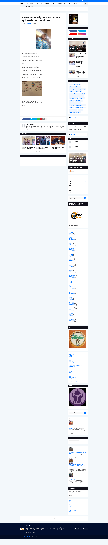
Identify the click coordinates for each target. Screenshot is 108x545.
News (72, 100)
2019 (77, 192)
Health (70, 506)
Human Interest (72, 507)
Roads (72, 107)
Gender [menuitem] (53, 3)
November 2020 (72, 305)
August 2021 (71, 294)
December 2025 (72, 236)
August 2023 (71, 265)
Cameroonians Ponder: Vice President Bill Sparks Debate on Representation (57, 147)
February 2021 (71, 302)
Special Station (73, 109)
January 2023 (71, 274)
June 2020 (71, 311)
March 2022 (71, 286)
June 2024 (71, 254)
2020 (77, 190)
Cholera (78, 86)
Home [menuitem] (27, 3)
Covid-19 (72, 89)
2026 (77, 176)
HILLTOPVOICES (72, 419)
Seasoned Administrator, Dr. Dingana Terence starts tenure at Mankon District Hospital (28, 147)
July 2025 (71, 240)
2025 (77, 179)
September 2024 (72, 251)
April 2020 (71, 314)
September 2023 (72, 264)
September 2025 (72, 239)
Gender (70, 509)
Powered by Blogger (74, 117)
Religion (72, 105)
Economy (70, 504)
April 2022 (71, 285)
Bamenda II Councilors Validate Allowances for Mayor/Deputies (76, 47)
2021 (77, 188)
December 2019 (72, 319)
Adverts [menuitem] (70, 3)
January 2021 (71, 303)
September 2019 (72, 323)
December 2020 (72, 304)
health (83, 93)
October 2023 (71, 262)
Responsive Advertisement (54, 9)
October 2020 (71, 307)
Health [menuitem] (75, 3)
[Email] (43, 119)
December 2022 (72, 275)
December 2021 (72, 289)
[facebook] (82, 1)
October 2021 (71, 292)
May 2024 (71, 255)
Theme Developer (28, 536)
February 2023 (71, 272)
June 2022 (71, 282)
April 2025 (71, 243)
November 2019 (72, 320)
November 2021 (72, 291)
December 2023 (72, 260)
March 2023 (71, 271)
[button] (86, 3)
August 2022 (71, 280)
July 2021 (71, 296)
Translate (78, 442)
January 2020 (71, 318)
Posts (72, 170)
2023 (77, 183)
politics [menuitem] (31, 3)
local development (74, 98)
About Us (25, 0)
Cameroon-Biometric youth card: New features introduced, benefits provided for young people (77, 465)
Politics (72, 102)
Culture (72, 91)
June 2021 (71, 297)
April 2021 (71, 299)
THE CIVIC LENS (30, 124)
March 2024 (71, 258)
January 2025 (71, 247)
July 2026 (71, 232)
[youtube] (86, 1)
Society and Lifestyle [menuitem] (61, 3)
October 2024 (71, 250)
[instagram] (82, 34)
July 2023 (71, 266)
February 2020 (71, 316)
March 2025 (71, 244)
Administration (76, 84)
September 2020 (72, 308)
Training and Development (75, 112)
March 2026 (71, 234)
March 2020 (71, 315)
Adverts (72, 86)
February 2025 (71, 245)
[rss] (86, 529)
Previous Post (23, 167)
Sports (80, 109)
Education (78, 91)
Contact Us (30, 0)
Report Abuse (72, 134)
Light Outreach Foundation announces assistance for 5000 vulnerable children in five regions (77, 427)
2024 (77, 181)
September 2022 (72, 278)
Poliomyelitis (79, 100)
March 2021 (71, 300)
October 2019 (71, 321)
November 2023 (72, 261)
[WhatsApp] (38, 119)
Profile (78, 102)
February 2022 (71, 287)
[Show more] (46, 119)
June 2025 (71, 242)
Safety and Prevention (80, 107)
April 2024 (71, 256)
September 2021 (72, 293)
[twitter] (84, 1)
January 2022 (71, 288)
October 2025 (71, 238)
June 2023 (71, 267)
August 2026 (71, 231)
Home (21, 0)
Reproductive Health (80, 105)
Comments (73, 171)
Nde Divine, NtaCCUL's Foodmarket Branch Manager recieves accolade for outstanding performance (42, 147)
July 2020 (71, 310)
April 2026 (71, 233)
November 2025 (72, 237)
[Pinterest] (41, 119)
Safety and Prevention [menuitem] (30, 6)
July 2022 (71, 281)
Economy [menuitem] (37, 3)
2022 (77, 185)
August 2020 (71, 309)
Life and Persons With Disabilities (75, 365)
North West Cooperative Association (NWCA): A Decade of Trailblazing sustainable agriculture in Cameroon (80, 64)
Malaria (82, 98)
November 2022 (72, 276)
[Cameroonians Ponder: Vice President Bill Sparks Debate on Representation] (58, 140)
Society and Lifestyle (73, 510)
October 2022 (71, 277)
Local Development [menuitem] (45, 3)
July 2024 (71, 253)
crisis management (80, 89)
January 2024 (71, 259)
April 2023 (71, 270)
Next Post (63, 167)
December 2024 (72, 248)
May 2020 (71, 313)
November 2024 (72, 249)
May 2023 (71, 269)
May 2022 (71, 283)
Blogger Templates (41, 536)
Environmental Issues (74, 93)
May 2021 (71, 298)
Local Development (72, 512)
